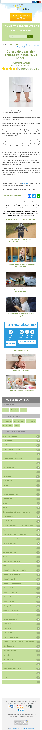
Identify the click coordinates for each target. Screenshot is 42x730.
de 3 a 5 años (30, 202)
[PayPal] (21, 710)
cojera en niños (13, 208)
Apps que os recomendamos (12, 458)
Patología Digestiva (9, 579)
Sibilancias (6, 655)
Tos (3, 664)
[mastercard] (20, 706)
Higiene (5, 530)
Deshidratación (7, 481)
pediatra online (19, 211)
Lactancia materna (9, 548)
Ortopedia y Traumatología (15, 206)
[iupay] (29, 706)
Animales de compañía (10, 454)
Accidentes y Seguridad (10, 436)
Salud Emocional (8, 646)
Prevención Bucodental (10, 615)
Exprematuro (7, 499)
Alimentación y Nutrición (11, 449)
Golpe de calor (7, 516)
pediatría (26, 211)
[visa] (11, 706)
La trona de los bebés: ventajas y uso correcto (21, 390)
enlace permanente (29, 215)
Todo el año (36, 206)
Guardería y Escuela (9, 521)
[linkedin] (35, 1)
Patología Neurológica (10, 597)
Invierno (5, 410)
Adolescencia (7, 441)
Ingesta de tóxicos (9, 543)
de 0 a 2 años (22, 202)
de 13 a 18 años (19, 421)
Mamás (17, 425)
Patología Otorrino (9, 606)
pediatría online (33, 211)
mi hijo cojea (29, 209)
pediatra (12, 211)
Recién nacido (7, 633)
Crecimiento (6, 476)
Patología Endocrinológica (11, 583)
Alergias (5, 445)
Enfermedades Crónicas (10, 494)
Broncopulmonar (8, 467)
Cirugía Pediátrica (8, 472)
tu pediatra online (25, 213)
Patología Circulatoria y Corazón (14, 570)
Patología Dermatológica (11, 574)
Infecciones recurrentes (11, 539)
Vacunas (5, 673)
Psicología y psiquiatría (10, 619)
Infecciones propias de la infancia (14, 534)
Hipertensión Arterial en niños (21, 370)
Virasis (4, 677)
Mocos (4, 557)
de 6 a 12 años (7, 425)
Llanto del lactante (9, 552)
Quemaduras (6, 628)
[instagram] (40, 1)
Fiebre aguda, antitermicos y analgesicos (16, 512)
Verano (23, 410)
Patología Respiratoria (10, 610)
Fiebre (4, 507)
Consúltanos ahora (27, 341)
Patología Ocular (8, 601)
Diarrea (5, 485)
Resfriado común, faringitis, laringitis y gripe (18, 641)
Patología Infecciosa (9, 592)
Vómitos (5, 682)
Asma (4, 463)
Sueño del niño (7, 659)
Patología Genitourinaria (11, 588)
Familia (5, 503)
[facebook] (33, 1)
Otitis (4, 566)
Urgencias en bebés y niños (12, 668)
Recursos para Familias (10, 637)
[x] (38, 1)
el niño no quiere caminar (19, 209)
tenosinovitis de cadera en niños (11, 213)
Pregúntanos (10, 343)
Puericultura (6, 624)
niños (34, 209)
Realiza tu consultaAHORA (21, 16)
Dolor (4, 490)
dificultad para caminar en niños (26, 208)
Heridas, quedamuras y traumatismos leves (16, 204)
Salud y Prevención (28, 206)
